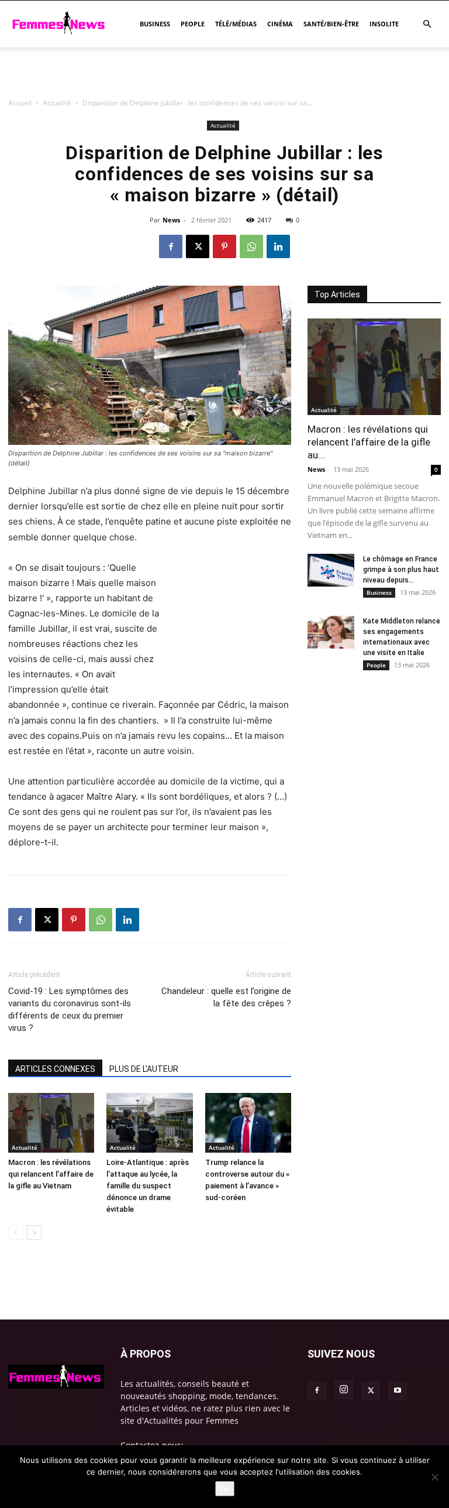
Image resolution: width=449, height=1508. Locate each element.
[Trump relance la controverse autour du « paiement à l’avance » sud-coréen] (248, 1122)
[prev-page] (15, 1232)
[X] (197, 246)
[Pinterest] (224, 246)
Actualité (24, 1147)
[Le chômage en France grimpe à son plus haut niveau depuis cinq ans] (331, 570)
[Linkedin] (278, 246)
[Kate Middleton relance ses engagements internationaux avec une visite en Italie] (331, 632)
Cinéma (280, 23)
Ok (225, 1488)
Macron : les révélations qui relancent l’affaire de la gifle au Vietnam (51, 1174)
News (316, 469)
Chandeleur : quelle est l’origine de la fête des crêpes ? (226, 997)
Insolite (384, 23)
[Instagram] (343, 1389)
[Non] (434, 1477)
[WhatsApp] (251, 246)
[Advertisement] (224, 143)
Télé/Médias (236, 23)
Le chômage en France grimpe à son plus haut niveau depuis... (401, 569)
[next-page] (34, 1232)
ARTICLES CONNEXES (55, 1069)
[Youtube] (397, 1391)
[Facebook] (170, 246)
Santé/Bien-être (331, 23)
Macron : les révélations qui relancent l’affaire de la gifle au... (369, 442)
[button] (427, 24)
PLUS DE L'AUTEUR (143, 1069)
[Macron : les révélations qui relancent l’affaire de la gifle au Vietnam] (51, 1122)
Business (155, 23)
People (193, 23)
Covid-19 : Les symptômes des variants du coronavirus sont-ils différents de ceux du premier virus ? (69, 1009)
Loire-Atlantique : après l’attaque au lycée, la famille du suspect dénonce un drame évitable (147, 1186)
